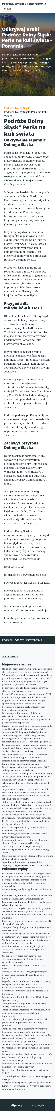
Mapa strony (10, 656)
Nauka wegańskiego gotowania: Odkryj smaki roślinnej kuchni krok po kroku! (25, 941)
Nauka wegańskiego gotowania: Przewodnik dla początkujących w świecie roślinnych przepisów (26, 935)
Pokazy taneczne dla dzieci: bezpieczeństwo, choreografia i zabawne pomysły (25, 689)
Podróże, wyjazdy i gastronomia (24, 3)
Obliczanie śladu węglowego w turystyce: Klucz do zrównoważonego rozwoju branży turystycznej (26, 1012)
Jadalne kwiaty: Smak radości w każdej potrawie (26, 873)
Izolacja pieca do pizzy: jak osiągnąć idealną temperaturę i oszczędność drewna (24, 762)
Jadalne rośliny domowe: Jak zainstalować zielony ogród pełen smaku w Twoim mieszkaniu (27, 897)
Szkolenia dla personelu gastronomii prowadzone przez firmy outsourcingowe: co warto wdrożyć (27, 677)
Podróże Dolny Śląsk (17, 108)
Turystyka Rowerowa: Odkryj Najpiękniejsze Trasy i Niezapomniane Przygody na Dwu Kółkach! (24, 974)
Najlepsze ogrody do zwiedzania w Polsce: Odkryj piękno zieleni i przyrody (27, 857)
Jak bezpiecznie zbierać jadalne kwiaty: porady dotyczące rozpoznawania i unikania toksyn (25, 878)
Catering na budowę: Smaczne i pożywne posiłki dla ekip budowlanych (26, 922)
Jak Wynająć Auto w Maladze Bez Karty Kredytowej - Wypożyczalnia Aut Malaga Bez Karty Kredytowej (25, 990)
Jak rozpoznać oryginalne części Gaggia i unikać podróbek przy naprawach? (26, 721)
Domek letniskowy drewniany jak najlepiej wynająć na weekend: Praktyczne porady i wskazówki (23, 949)
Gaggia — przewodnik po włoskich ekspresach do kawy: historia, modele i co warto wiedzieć (27, 727)
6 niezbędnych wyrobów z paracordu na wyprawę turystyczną (27, 1078)
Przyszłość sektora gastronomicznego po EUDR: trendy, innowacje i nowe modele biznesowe (27, 696)
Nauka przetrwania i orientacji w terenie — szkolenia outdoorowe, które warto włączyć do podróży (26, 782)
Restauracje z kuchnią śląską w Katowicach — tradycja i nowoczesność (25, 708)
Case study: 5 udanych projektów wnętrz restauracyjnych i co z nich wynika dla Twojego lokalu (26, 849)
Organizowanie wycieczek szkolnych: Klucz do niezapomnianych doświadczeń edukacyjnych (25, 791)
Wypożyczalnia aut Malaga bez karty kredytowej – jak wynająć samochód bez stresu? (27, 983)
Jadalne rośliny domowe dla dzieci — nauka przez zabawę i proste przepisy (27, 903)
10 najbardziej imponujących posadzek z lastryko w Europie (27, 916)
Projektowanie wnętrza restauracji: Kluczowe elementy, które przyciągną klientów (25, 841)
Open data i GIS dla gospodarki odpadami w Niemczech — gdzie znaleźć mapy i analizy (24, 734)
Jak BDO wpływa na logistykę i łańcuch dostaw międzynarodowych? (25, 822)
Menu (6, 9)
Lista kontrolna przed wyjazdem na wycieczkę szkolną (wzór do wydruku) (25, 797)
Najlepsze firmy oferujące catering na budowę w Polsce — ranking (27, 929)
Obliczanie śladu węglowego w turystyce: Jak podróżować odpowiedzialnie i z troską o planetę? (24, 1022)
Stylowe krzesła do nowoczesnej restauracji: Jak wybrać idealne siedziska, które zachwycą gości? (26, 803)
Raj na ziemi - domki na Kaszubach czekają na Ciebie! (25, 1071)
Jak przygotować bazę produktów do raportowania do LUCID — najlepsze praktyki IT (26, 740)
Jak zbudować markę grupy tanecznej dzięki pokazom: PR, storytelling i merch (24, 683)
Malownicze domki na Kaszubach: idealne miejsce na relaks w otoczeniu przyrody (27, 1065)
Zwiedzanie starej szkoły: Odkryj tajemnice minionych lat (24, 884)
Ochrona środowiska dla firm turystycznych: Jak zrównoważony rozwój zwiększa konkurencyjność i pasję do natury (26, 1038)
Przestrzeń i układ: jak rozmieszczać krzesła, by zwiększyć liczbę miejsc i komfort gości (26, 810)
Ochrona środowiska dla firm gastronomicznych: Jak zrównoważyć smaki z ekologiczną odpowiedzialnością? (27, 1057)
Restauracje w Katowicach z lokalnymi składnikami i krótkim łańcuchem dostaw (23, 715)
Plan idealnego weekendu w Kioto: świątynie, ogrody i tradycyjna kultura (24, 835)
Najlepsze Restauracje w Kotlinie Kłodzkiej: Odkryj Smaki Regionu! (24, 1005)
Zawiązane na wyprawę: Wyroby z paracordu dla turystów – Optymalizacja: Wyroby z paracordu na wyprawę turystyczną (27, 1085)
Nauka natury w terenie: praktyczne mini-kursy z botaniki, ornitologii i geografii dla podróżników (27, 775)
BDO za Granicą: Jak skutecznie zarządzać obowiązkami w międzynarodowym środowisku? (26, 816)
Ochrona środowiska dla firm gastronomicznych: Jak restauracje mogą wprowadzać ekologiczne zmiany (27, 1047)
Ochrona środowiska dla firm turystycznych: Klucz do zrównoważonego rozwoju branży (24, 1030)
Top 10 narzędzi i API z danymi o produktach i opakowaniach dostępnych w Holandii (25, 756)
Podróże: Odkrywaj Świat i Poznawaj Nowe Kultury (24, 967)
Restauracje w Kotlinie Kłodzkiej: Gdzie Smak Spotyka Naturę (25, 998)
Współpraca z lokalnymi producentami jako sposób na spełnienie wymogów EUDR (24, 702)
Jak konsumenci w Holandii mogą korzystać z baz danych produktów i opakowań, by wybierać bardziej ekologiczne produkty (27, 748)
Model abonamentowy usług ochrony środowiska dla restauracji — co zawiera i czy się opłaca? (27, 670)
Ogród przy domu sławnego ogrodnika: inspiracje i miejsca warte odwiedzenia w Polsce (26, 864)
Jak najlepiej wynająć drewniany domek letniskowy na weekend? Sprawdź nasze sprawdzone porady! (22, 958)
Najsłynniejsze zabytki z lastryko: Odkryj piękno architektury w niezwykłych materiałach (26, 910)
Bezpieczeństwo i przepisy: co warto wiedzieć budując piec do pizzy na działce (25, 769)
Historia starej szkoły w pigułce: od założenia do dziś (27, 891)
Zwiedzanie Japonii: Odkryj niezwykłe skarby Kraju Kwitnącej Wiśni (24, 829)
